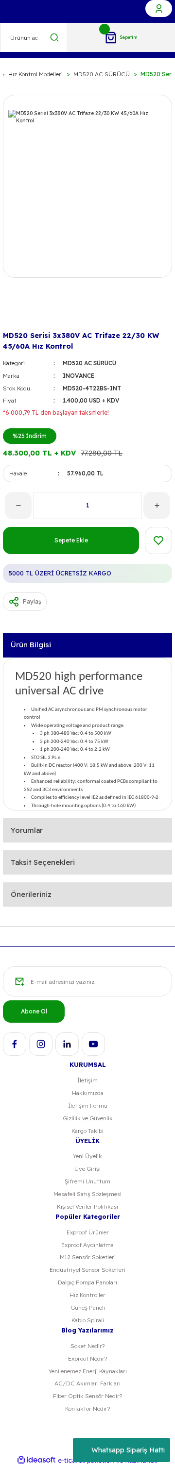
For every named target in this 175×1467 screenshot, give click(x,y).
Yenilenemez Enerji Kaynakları (88, 1371)
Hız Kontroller (87, 1294)
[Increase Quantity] (156, 505)
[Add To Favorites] (158, 540)
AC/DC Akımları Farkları (87, 1383)
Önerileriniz (31, 894)
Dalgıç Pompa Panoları (87, 1282)
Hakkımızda (88, 1092)
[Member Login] (158, 8)
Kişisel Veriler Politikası (87, 1206)
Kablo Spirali (87, 1320)
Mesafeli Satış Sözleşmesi (87, 1193)
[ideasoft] (36, 1460)
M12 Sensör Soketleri (88, 1257)
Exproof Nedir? (87, 1358)
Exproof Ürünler (88, 1232)
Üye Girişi (87, 1168)
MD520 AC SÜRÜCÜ (89, 363)
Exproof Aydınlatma (87, 1244)
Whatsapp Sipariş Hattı (128, 1450)
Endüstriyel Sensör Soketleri (87, 1269)
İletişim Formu (87, 1105)
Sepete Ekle (71, 540)
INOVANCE (78, 375)
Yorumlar (27, 830)
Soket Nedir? (87, 1345)
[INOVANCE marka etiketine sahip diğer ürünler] (18, 312)
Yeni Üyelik (87, 1156)
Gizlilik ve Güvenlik (88, 1118)
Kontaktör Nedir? (87, 1408)
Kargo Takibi (87, 1130)
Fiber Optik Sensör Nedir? (87, 1396)
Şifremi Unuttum (87, 1181)
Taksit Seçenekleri (43, 862)
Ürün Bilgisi (31, 644)
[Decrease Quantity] (18, 505)
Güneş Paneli (87, 1307)
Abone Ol (34, 1011)
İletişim (87, 1080)
